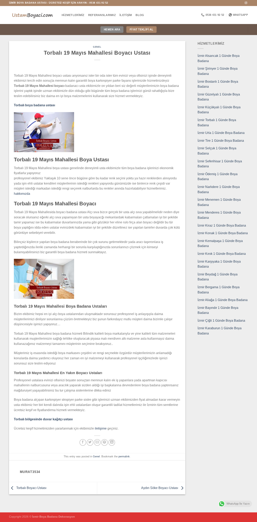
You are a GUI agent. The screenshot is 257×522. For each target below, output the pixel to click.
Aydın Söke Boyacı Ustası (160, 488)
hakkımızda (22, 193)
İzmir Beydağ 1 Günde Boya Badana (218, 277)
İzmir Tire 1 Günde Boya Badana (221, 140)
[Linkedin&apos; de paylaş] (111, 442)
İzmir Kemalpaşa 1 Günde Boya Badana (220, 243)
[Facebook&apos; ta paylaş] (83, 442)
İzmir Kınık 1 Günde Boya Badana (222, 253)
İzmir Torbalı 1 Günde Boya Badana (217, 122)
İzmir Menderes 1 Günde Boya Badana (219, 215)
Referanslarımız (102, 15)
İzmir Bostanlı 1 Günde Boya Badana (218, 84)
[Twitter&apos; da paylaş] (90, 442)
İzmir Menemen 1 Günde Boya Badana (219, 202)
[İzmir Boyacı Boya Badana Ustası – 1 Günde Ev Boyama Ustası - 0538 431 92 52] (32, 15)
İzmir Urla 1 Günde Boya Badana (221, 133)
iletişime (101, 428)
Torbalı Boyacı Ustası (30, 488)
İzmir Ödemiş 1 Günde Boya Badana (218, 176)
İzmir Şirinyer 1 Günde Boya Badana (218, 71)
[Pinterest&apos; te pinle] (104, 442)
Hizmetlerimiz (73, 15)
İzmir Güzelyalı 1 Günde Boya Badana (219, 97)
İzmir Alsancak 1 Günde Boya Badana (219, 58)
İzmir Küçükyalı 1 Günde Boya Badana (219, 109)
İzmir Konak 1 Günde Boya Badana (223, 233)
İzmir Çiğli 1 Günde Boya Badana (221, 320)
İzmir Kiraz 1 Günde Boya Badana (222, 225)
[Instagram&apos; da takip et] (246, 3)
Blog (140, 15)
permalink (124, 456)
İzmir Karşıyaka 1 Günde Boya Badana (219, 264)
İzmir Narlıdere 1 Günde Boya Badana (219, 189)
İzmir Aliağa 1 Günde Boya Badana (223, 300)
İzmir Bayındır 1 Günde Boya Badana (218, 310)
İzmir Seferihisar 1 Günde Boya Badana (220, 164)
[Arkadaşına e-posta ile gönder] (97, 442)
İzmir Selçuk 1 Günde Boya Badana (217, 151)
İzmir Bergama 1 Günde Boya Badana (219, 289)
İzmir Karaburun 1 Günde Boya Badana (220, 330)
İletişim (125, 15)
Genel (97, 47)
